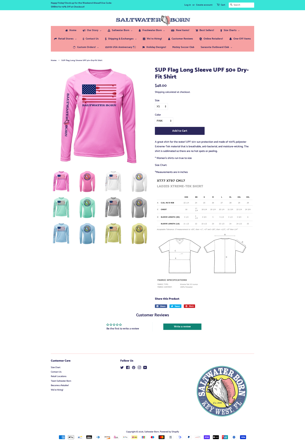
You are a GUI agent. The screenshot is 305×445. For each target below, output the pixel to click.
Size (157, 100)
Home (54, 60)
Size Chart (55, 367)
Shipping (160, 92)
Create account (204, 5)
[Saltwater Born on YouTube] (145, 368)
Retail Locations (58, 376)
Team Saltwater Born (61, 381)
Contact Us (56, 372)
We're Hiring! (57, 390)
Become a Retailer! (60, 385)
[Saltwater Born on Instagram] (139, 368)
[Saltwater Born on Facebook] (128, 368)
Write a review (182, 326)
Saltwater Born (151, 432)
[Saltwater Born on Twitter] (122, 368)
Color (158, 115)
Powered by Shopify (169, 432)
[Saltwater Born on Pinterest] (133, 368)
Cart (223, 5)
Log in (187, 5)
